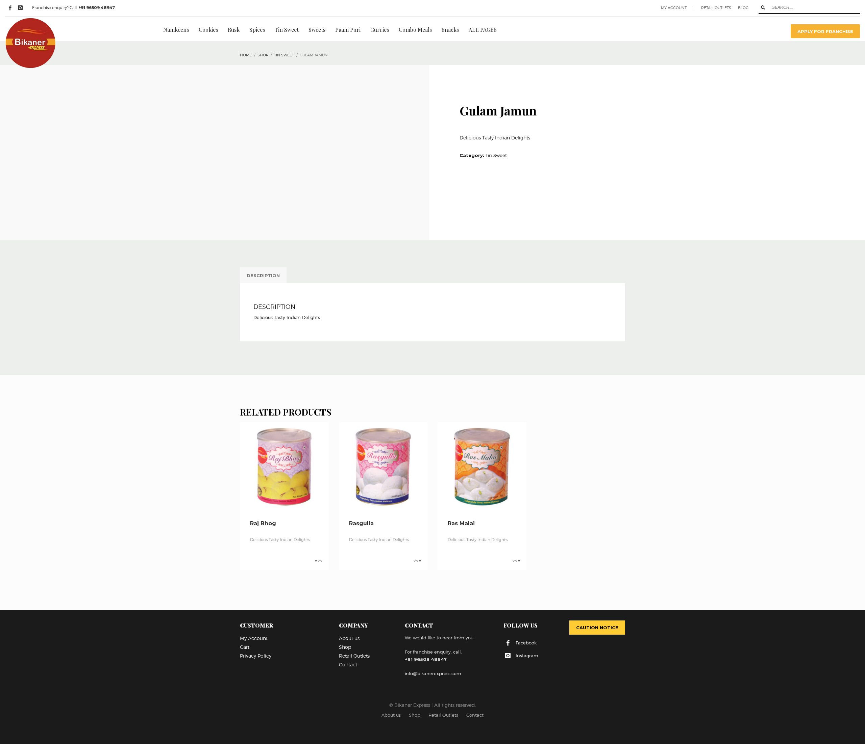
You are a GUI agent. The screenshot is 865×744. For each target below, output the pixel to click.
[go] (763, 7)
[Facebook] (10, 8)
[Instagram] (20, 8)
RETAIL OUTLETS (716, 7)
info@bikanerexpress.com (433, 673)
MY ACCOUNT (674, 7)
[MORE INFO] (318, 561)
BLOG (743, 7)
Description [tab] (263, 275)
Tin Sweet (496, 155)
